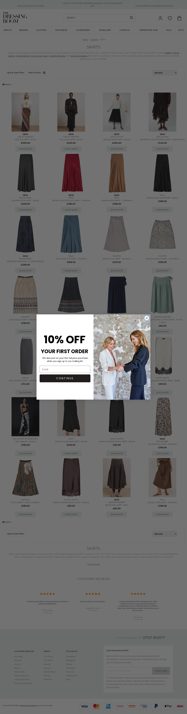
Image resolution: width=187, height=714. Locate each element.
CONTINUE (65, 378)
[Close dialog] (146, 318)
